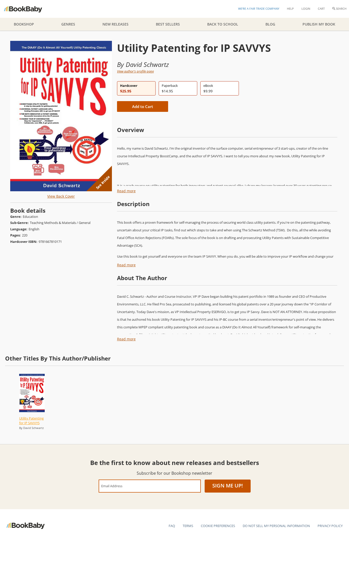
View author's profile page (135, 71)
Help (290, 8)
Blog (270, 24)
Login (305, 8)
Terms (188, 525)
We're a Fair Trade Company (258, 8)
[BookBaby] (27, 9)
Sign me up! (227, 485)
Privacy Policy (330, 525)
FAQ (172, 525)
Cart (321, 8)
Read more (126, 190)
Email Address (111, 486)
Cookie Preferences (218, 525)
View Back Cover (61, 196)
